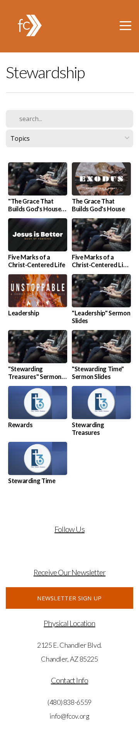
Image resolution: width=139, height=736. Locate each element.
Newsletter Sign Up (69, 598)
